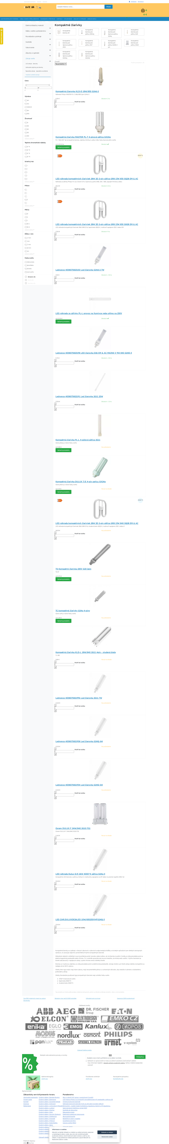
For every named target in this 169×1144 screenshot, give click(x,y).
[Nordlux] (69, 1034)
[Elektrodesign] (85, 1019)
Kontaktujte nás (118, 1079)
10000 (27, 126)
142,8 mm (28, 248)
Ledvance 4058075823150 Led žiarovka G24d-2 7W (80, 270)
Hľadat (108, 7)
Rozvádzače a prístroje (47, 19)
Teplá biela (28, 268)
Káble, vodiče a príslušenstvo (29, 19)
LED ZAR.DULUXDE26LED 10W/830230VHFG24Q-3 (80, 919)
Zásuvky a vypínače (80, 19)
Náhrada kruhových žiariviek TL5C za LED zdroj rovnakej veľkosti (83, 1104)
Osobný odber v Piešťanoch (48, 1116)
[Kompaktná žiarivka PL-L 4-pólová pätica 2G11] (100, 425)
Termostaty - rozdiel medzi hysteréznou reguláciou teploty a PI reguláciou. (86, 1106)
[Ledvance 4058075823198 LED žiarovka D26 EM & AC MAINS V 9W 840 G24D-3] (100, 338)
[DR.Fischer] (93, 1011)
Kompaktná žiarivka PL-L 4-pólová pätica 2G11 (78, 440)
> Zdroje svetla (42, 21)
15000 (27, 132)
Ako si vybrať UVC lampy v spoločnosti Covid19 (78, 1097)
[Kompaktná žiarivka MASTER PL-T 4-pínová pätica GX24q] (100, 122)
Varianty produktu (63, 147)
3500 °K (27, 153)
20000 (27, 136)
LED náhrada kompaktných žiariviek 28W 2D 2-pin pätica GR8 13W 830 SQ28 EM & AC (97, 178)
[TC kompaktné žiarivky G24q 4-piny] (100, 596)
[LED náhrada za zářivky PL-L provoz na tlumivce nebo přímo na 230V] (100, 299)
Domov (27, 21)
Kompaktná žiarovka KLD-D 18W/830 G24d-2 (77, 91)
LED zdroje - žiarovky (32, 63)
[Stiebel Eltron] (90, 1042)
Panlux (27, 104)
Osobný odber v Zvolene (47, 1131)
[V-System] (131, 1042)
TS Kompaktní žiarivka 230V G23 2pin (73, 569)
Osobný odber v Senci (46, 1125)
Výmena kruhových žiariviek (71, 1102)
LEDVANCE (28, 107)
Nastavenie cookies (107, 1136)
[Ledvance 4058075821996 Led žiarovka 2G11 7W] (100, 683)
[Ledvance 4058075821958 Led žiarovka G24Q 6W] (100, 727)
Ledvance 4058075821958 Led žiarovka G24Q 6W (79, 741)
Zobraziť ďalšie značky (84, 1050)
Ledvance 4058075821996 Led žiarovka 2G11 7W (79, 698)
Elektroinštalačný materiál (9, 19)
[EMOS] (73, 1026)
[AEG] (66, 1011)
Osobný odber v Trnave (46, 1129)
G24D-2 (27, 227)
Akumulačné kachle (69, 1116)
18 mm (27, 251)
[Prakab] (65, 1042)
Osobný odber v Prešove (47, 1121)
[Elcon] (49, 1019)
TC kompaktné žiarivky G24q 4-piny (73, 610)
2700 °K (27, 146)
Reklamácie (27, 1106)
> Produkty (33, 21)
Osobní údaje (27, 1099)
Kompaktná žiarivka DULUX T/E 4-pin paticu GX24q (81, 481)
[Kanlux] (98, 1026)
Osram (27, 100)
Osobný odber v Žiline (46, 1133)
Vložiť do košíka (79, 102)
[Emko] (120, 1019)
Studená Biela (29, 265)
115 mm (27, 241)
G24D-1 (27, 224)
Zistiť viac (45, 1079)
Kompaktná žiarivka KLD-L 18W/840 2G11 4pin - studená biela (86, 652)
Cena (26, 81)
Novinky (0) (31, 283)
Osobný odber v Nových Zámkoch (50, 1114)
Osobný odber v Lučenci (46, 1108)
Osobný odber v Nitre (46, 1112)
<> (26, 85)
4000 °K (27, 156)
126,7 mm (28, 244)
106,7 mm (28, 238)
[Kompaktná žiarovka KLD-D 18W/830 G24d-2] (100, 77)
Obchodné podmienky (30, 1)
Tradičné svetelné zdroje (32, 75)
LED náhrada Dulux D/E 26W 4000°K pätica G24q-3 (80, 874)
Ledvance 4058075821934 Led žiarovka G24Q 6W (79, 785)
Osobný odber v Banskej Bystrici (49, 1097)
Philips (27, 110)
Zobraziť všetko (29, 138)
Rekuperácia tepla (68, 1112)
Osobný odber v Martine (46, 1110)
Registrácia (141, 1)
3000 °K (27, 150)
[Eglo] (55, 1026)
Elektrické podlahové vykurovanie (73, 1114)
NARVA (27, 113)
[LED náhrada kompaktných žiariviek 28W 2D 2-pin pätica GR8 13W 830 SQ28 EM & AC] (100, 164)
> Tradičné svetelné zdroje (54, 21)
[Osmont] (92, 1034)
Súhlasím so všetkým (107, 1132)
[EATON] (122, 1011)
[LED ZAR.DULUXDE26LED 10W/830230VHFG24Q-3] (100, 905)
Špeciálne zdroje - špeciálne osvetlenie (37, 71)
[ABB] (45, 1011)
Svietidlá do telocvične (70, 1110)
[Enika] (36, 1026)
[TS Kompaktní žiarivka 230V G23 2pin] (100, 554)
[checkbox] (30, 277)
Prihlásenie (133, 1)
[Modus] (45, 1034)
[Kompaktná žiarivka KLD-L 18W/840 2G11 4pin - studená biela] (100, 638)
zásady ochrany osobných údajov (114, 1063)
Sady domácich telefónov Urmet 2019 (75, 1108)
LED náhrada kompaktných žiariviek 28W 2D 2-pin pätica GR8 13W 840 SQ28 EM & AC (97, 523)
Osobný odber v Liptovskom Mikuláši (51, 1106)
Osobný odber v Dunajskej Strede (49, 1102)
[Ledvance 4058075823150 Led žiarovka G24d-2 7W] (100, 255)
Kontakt (39, 1)
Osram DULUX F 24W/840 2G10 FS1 (73, 828)
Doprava (45, 1)
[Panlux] (41, 1042)
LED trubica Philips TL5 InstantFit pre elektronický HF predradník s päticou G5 (88, 1099)
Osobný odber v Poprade (47, 1118)
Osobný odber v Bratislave (47, 1099)
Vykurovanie (68, 19)
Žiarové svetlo (29, 272)
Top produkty (60, 64)
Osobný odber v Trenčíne (47, 1127)
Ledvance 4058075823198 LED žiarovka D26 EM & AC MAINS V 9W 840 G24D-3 (94, 353)
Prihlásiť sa (140, 1057)
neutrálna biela (29, 262)
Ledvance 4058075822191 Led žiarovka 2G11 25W (79, 396)
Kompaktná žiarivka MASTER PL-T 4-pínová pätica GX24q (83, 137)
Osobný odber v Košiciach (47, 1104)
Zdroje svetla (91, 19)
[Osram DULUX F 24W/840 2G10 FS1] (100, 814)
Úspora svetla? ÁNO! (69, 1123)
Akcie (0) (30, 280)
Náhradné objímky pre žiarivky (34, 67)
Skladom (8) (31, 277)
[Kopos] (129, 1026)
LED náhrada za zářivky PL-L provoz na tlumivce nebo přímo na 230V (89, 313)
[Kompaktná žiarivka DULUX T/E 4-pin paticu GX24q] (100, 467)
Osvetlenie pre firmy (69, 1121)
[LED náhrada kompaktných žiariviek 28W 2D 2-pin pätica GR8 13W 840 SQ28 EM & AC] (100, 509)
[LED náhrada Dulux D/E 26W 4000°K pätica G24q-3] (100, 859)
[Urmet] (113, 1042)
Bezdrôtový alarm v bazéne (71, 1118)
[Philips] (118, 1034)
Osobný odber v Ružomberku (48, 1123)
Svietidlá (59, 19)
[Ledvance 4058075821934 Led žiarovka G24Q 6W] (100, 770)
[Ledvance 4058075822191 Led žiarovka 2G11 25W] (100, 382)
